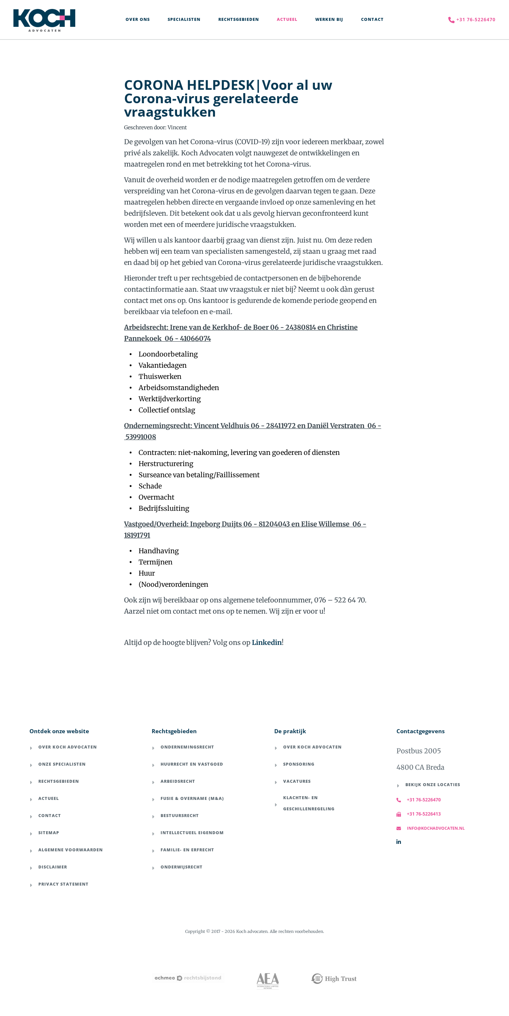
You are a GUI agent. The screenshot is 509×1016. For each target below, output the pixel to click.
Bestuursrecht (180, 815)
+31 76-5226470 (424, 800)
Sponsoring (298, 764)
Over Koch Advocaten (67, 747)
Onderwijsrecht (182, 867)
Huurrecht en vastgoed (192, 764)
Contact (49, 815)
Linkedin (267, 642)
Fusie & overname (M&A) (192, 798)
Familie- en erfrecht (187, 849)
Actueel (48, 798)
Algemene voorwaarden (70, 849)
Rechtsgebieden (58, 781)
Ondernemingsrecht (187, 747)
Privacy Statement (63, 884)
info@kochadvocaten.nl (436, 828)
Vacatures (297, 781)
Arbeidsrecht (178, 781)
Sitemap (48, 832)
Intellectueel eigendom (192, 832)
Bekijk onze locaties (432, 784)
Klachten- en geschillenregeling (309, 803)
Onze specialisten (62, 764)
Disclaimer (52, 867)
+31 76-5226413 (424, 814)
